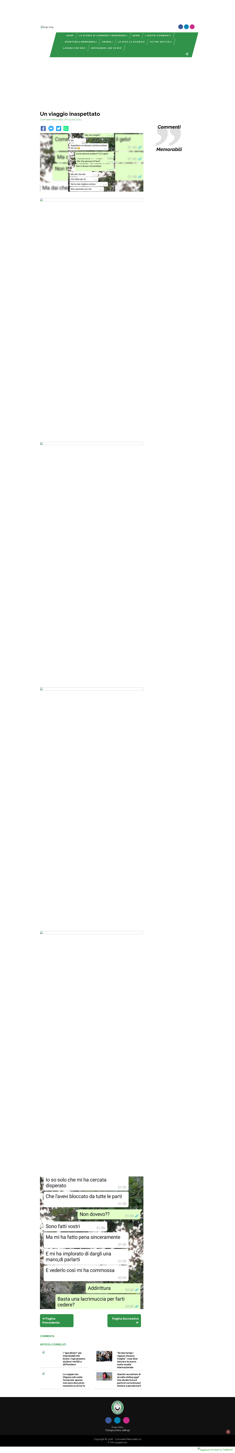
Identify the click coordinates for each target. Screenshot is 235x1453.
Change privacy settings (117, 1430)
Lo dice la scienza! (131, 42)
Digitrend (221, 1449)
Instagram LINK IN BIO (106, 48)
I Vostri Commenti (158, 35)
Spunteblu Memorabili (81, 42)
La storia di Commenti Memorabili (103, 35)
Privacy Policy (117, 1427)
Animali (107, 42)
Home (70, 35)
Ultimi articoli (161, 42)
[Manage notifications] (228, 1432)
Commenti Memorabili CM (53, 119)
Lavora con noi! (74, 48)
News (136, 35)
